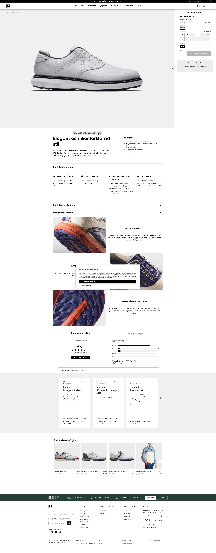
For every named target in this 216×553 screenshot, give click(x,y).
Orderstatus (128, 511)
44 (187, 39)
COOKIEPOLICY (102, 540)
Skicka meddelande (149, 524)
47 (207, 39)
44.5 (192, 39)
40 (187, 35)
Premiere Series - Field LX (90, 471)
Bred (182, 46)
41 (197, 35)
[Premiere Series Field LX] (94, 468)
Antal (181, 50)
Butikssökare (84, 519)
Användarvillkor (85, 522)
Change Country (151, 527)
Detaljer (203, 66)
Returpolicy (127, 519)
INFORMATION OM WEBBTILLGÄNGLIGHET (86, 544)
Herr (75, 6)
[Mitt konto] (200, 6)
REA (139, 6)
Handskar (92, 6)
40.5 (192, 35)
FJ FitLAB (103, 511)
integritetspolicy (59, 519)
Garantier (127, 513)
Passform (103, 513)
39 (182, 35)
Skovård (82, 513)
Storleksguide (207, 31)
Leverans (127, 516)
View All (84, 370)
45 (197, 39)
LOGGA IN (162, 497)
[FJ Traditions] (87, 68)
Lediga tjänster (84, 527)
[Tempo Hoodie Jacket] (149, 468)
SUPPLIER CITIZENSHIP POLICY (152, 540)
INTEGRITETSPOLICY (81, 540)
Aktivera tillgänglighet (194, 1)
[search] (197, 6)
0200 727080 (147, 519)
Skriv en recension (196, 12)
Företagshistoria (85, 511)
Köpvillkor (83, 524)
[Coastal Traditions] (67, 468)
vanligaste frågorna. (158, 512)
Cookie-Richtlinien (107, 277)
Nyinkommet (129, 6)
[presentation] (80, 333)
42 (202, 35)
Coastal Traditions (60, 471)
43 (182, 39)
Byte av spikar (84, 516)
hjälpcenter (153, 510)
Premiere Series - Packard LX (118, 471)
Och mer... (136, 497)
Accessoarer (116, 6)
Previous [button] (2, 68)
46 (202, 39)
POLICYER (101, 544)
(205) (188, 12)
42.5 (208, 35)
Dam (82, 6)
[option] (87, 68)
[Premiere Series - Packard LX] (122, 468)
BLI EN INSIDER (150, 497)
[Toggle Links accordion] (86, 507)
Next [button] (172, 68)
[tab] (203, 6)
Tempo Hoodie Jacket (143, 471)
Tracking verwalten (86, 285)
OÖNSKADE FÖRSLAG (127, 540)
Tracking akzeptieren (89, 281)
